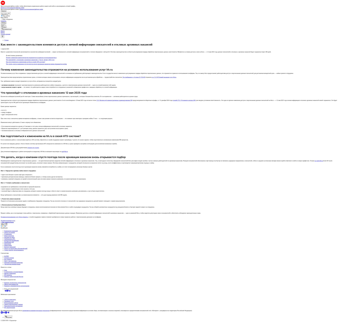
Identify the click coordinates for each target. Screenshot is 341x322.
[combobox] (8, 316)
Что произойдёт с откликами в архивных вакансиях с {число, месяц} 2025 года (30, 60)
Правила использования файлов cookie (31, 9)
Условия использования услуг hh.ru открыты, (14, 217)
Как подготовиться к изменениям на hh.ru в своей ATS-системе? (25, 62)
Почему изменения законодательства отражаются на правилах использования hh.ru (31, 57)
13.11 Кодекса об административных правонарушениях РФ (114, 100)
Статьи (6, 40)
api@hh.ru (65, 151)
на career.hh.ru (319, 161)
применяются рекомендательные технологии (36, 310)
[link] (4, 27)
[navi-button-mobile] (2, 36)
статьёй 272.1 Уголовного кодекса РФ (184, 100)
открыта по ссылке (33, 147)
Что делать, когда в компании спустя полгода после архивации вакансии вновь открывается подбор (36, 64)
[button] (3, 31)
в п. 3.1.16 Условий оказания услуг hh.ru (164, 77)
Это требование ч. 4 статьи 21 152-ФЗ (133, 77)
